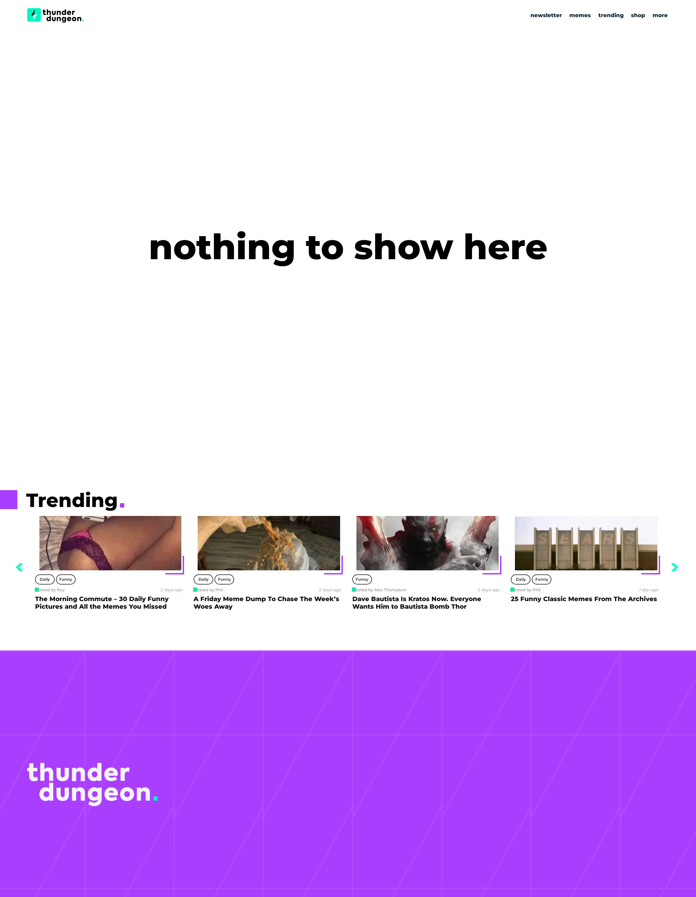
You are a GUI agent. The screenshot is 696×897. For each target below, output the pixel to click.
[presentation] (19, 567)
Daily (45, 579)
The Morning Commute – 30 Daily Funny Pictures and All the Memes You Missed (102, 602)
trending (611, 15)
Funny (65, 579)
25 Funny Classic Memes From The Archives (584, 599)
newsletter (546, 15)
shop (638, 15)
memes (580, 15)
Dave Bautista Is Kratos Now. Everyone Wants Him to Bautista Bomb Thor (416, 602)
